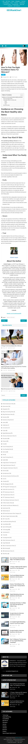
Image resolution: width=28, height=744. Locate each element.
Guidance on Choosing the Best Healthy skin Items (12, 97)
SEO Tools (8, 1)
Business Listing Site (7, 419)
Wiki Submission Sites (8, 551)
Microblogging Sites (7, 484)
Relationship (5, 510)
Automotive (5, 406)
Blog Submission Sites (8, 414)
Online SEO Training (19, 740)
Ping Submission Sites (8, 494)
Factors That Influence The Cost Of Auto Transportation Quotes (17, 585)
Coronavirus (5, 427)
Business (5, 417)
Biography (5, 409)
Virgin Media (5, 542)
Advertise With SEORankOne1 (19, 739)
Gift (3, 454)
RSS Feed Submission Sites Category (11, 513)
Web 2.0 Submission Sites (8, 545)
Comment (23, 1)
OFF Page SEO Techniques (9, 486)
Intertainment (6, 473)
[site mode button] (24, 46)
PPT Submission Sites (8, 497)
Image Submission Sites (8, 465)
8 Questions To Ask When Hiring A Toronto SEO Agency (5, 320)
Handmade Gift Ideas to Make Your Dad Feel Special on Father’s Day (18, 604)
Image (12, 1)
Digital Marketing (6, 433)
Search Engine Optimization (9, 516)
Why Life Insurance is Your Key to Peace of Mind (12, 388)
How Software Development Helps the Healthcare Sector (17, 558)
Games (4, 451)
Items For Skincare (11, 317)
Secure (6, 102)
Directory (16, 2)
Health (3, 74)
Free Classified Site (7, 449)
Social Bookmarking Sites (8, 521)
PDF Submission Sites (8, 492)
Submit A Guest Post (8, 739)
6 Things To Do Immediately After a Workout (11, 345)
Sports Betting (6, 526)
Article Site (22, 4)
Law (4, 478)
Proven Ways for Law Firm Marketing (24, 320)
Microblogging (6, 2)
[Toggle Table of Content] (21, 95)
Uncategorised (6, 537)
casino (4, 422)
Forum (11, 2)
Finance (4, 441)
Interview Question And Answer (10, 476)
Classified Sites (15, 4)
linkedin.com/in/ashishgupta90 (14, 313)
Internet (4, 470)
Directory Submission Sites (9, 435)
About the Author (6, 105)
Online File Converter (7, 489)
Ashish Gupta (14, 77)
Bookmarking (22, 2)
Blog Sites (10, 5)
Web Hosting (5, 548)
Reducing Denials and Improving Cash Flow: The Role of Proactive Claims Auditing (13, 367)
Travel (4, 535)
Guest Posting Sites (7, 457)
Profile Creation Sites (7, 502)
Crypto (4, 430)
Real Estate (5, 508)
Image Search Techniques (9, 462)
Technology (5, 529)
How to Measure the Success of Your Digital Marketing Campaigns (18, 641)
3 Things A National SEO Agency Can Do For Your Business (18, 567)
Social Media (5, 524)
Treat (5, 103)
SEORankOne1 (14, 10)
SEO (3, 1)
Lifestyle (5, 481)
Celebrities (5, 425)
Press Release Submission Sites (10, 500)
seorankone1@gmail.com (12, 671)
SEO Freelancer (17, 5)
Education (5, 438)
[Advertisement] (14, 30)
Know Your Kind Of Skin (7, 98)
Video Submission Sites (8, 540)
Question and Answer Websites (10, 505)
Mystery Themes (18, 737)
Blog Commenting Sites (8, 411)
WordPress (5, 553)
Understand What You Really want (9, 100)
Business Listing (7, 4)
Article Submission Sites (8, 403)
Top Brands (5, 532)
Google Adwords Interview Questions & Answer (17, 614)
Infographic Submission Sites (9, 468)
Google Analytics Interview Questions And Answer (17, 631)
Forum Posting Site (7, 446)
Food (4, 443)
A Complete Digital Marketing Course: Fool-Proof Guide (17, 622)
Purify (6, 101)
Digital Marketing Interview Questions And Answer (17, 595)
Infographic (17, 1)
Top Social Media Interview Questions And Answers (17, 576)
